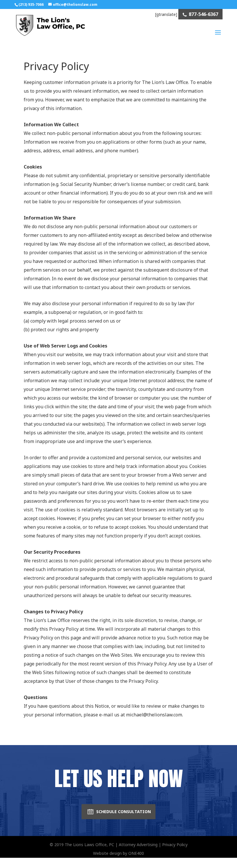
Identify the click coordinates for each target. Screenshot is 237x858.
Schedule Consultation (123, 811)
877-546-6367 (203, 14)
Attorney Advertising (138, 844)
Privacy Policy (175, 844)
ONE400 (136, 853)
